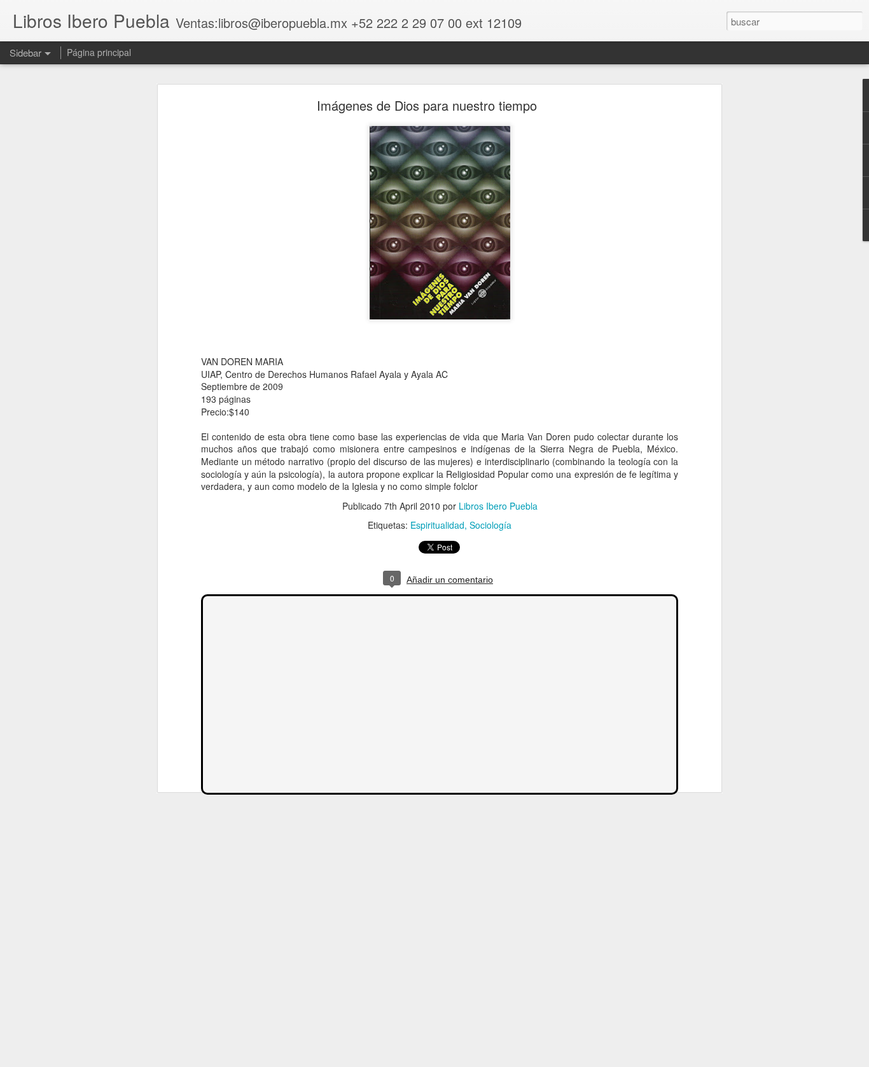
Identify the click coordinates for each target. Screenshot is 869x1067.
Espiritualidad (437, 525)
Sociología (490, 525)
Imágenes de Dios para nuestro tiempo (427, 105)
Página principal (99, 52)
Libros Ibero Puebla (498, 505)
